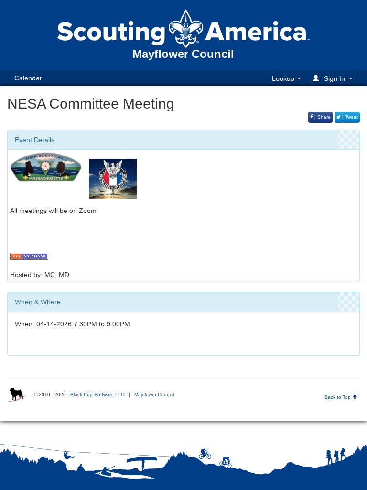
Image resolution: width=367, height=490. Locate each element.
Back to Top (338, 397)
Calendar (28, 78)
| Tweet (349, 117)
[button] (334, 78)
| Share (322, 117)
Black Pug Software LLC (97, 394)
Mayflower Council (154, 394)
